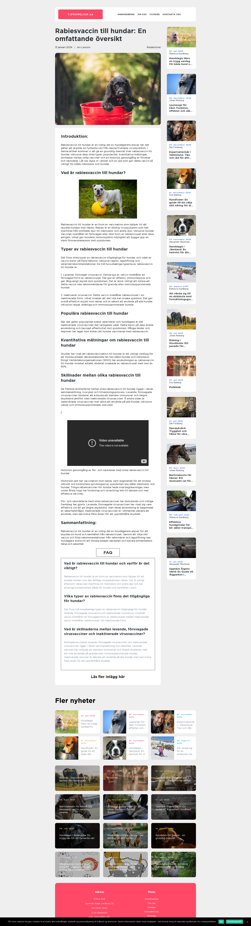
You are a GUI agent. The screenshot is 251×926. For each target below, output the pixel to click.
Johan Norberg (176, 100)
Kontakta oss (172, 14)
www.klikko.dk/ (102, 917)
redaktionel (154, 47)
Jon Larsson (83, 47)
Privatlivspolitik (234, 921)
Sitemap (151, 916)
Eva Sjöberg (175, 195)
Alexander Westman (179, 242)
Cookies (154, 14)
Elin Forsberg (175, 147)
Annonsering (126, 14)
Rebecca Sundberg (178, 54)
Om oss (142, 14)
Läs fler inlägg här (108, 677)
